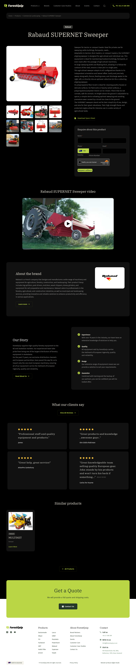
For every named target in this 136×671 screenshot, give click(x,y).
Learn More (12, 547)
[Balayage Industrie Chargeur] (55, 126)
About (77, 6)
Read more (101, 477)
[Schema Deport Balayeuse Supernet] (55, 112)
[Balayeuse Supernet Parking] (27, 126)
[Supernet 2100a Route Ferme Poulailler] (41, 112)
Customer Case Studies (62, 6)
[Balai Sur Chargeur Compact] (12, 140)
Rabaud (68, 27)
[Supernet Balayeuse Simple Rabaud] (12, 112)
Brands (46, 6)
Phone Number (94, 155)
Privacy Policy (74, 663)
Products (34, 6)
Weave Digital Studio (113, 663)
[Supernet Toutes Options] (27, 112)
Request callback (85, 170)
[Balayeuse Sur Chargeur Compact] (12, 126)
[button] (84, 118)
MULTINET (15, 537)
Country (80, 155)
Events (86, 6)
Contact (97, 6)
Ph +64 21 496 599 (123, 6)
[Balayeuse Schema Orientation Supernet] (41, 126)
